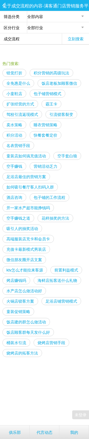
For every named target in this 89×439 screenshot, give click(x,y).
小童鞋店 (14, 93)
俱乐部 (15, 432)
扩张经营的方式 (20, 104)
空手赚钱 (14, 166)
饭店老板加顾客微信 (59, 83)
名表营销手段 (18, 145)
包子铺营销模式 (47, 93)
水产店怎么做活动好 (24, 290)
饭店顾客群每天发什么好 (28, 332)
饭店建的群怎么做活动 (26, 322)
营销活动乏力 (45, 166)
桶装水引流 (16, 342)
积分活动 (14, 135)
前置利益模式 (66, 270)
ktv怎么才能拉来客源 (24, 270)
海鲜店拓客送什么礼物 (57, 280)
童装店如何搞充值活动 (26, 156)
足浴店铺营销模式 (61, 301)
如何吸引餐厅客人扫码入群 (30, 187)
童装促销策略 (18, 311)
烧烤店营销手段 (51, 342)
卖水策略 (14, 124)
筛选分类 (12, 16)
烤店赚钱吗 (16, 280)
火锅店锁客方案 (20, 301)
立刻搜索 (76, 39)
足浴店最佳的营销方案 (26, 176)
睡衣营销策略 (45, 124)
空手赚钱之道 (18, 218)
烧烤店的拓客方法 (22, 353)
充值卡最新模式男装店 (26, 249)
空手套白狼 (67, 156)
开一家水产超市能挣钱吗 (28, 207)
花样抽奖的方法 (55, 218)
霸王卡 (51, 104)
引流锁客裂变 (61, 114)
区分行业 (12, 27)
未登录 (81, 415)
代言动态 (44, 432)
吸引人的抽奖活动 (22, 228)
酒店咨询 (14, 197)
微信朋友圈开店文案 (24, 259)
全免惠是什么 (18, 83)
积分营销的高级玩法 (51, 73)
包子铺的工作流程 (49, 197)
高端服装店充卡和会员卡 (28, 239)
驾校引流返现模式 (22, 114)
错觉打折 (14, 73)
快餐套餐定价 (45, 135)
